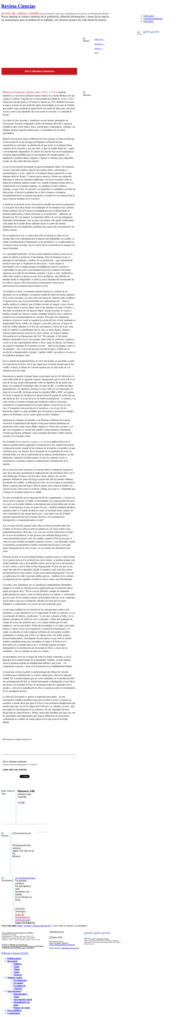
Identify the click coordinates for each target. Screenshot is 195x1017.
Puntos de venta (21, 1007)
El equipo (18, 983)
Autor (16, 972)
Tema (16, 966)
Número (17, 975)
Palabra (17, 964)
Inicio (20, 925)
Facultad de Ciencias (19, 987)
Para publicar (14, 1010)
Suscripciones (14, 991)
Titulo (16, 969)
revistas (27, 925)
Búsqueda (12, 961)
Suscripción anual (22, 999)
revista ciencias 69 (41, 925)
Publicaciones (14, 958)
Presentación (20, 980)
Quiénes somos (14, 977)
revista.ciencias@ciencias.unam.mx (62, 945)
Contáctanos (13, 1013)
